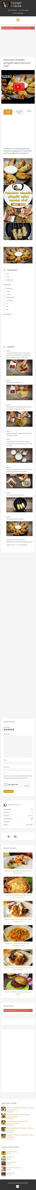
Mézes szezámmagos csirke (14, 1167)
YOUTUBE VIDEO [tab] (8, 112)
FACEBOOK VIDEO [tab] (19, 112)
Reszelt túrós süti (11, 1162)
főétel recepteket (15, 545)
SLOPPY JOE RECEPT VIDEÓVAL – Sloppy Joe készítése (18, 993)
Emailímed (6, 767)
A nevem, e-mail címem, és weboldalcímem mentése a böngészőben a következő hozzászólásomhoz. (17, 777)
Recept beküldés (18, 13)
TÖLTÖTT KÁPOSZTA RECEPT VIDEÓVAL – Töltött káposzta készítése (18, 920)
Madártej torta (11, 1157)
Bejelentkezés (24, 10)
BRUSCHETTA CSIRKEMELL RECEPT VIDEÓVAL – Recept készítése (18, 872)
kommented (6, 734)
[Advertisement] (18, 41)
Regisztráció (13, 10)
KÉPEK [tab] (29, 111)
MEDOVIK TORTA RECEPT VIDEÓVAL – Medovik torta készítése (20, 1136)
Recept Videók (17, 804)
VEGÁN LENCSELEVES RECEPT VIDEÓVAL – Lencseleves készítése (19, 1115)
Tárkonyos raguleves (12, 1151)
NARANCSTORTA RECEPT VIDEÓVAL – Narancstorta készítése (17, 1122)
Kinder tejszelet (11, 1173)
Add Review (6, 727)
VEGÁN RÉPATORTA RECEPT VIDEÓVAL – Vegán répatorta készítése (20, 1109)
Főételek (30, 815)
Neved (5, 760)
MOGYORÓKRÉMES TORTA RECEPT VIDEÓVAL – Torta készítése (20, 1129)
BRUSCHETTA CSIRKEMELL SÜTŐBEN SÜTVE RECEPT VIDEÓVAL (18, 896)
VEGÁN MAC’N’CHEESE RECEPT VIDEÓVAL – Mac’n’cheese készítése (18, 944)
